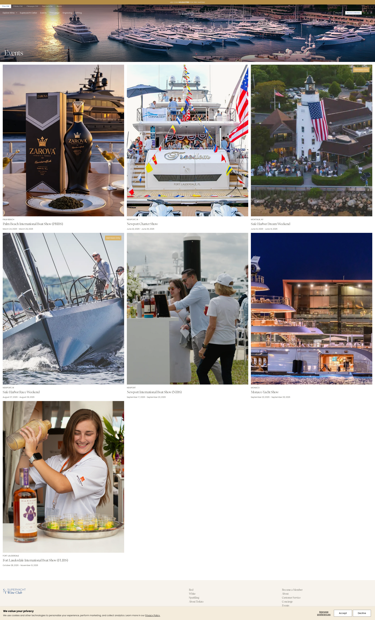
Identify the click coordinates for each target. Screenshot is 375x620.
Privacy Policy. (152, 615)
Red (191, 590)
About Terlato (196, 601)
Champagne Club (32, 6)
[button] (9, 13)
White (192, 594)
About (285, 594)
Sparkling (194, 597)
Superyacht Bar (47, 6)
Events (285, 605)
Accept (343, 613)
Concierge (287, 601)
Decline (362, 613)
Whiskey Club (18, 6)
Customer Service (291, 597)
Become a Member (292, 590)
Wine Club (5, 6)
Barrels (59, 6)
